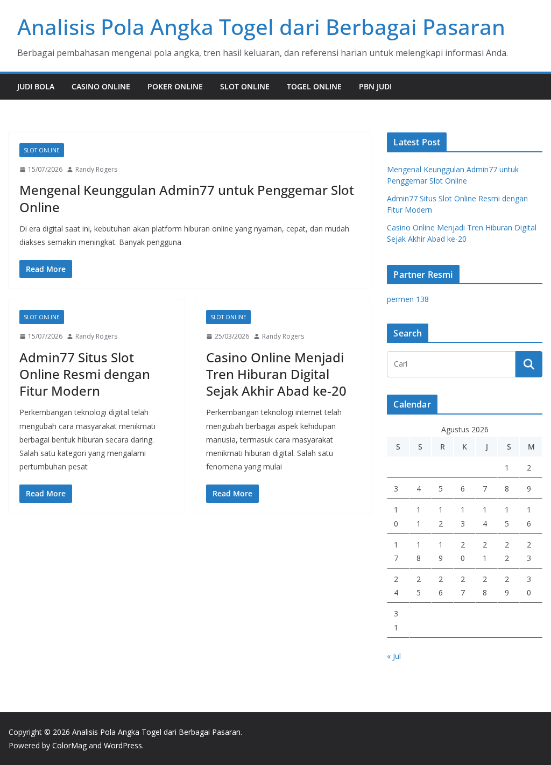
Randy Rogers (96, 169)
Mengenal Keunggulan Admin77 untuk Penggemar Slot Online (186, 198)
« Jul (394, 656)
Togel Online (314, 86)
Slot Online (245, 86)
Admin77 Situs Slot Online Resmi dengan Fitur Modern (84, 373)
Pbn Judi (375, 86)
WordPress (123, 745)
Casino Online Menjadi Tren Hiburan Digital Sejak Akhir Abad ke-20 (276, 373)
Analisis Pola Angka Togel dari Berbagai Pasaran (261, 26)
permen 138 (408, 299)
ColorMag (69, 745)
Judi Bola (35, 86)
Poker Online (175, 86)
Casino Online (101, 86)
